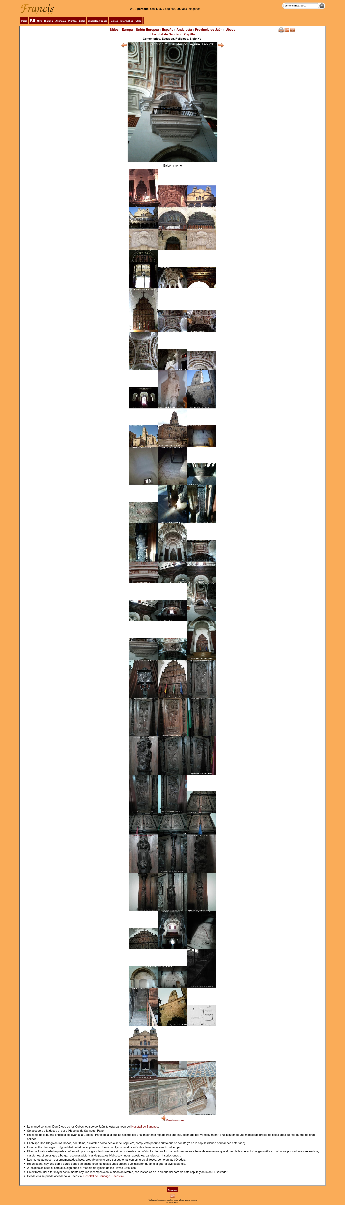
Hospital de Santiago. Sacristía (103, 1176)
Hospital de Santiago (144, 1126)
